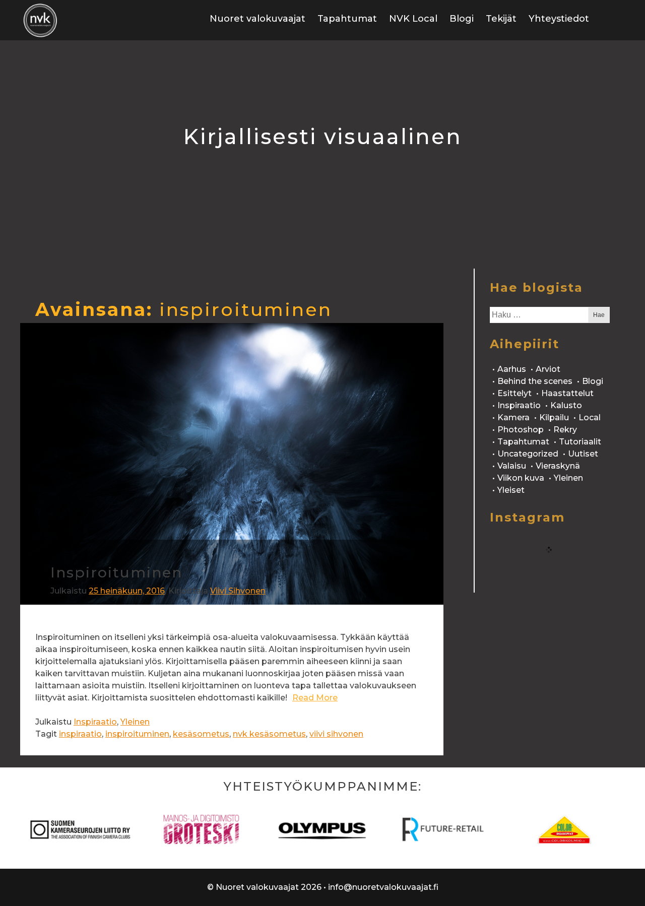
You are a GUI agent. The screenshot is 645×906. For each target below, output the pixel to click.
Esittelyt (514, 393)
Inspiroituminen (116, 572)
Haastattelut (567, 393)
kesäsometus (201, 734)
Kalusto (566, 405)
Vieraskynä (558, 466)
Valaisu (511, 466)
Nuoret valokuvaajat (257, 18)
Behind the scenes (534, 381)
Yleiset (511, 490)
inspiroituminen (137, 734)
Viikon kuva (520, 478)
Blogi (461, 18)
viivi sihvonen (336, 734)
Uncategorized (527, 454)
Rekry (565, 429)
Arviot (548, 369)
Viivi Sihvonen (238, 591)
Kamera (513, 417)
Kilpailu (554, 417)
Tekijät (501, 18)
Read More (315, 697)
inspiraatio (80, 734)
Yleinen (135, 722)
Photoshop (520, 429)
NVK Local (413, 18)
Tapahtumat (347, 18)
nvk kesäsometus (269, 734)
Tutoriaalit (580, 441)
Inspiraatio (95, 722)
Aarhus (511, 369)
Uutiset (583, 454)
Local (589, 417)
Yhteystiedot (559, 18)
